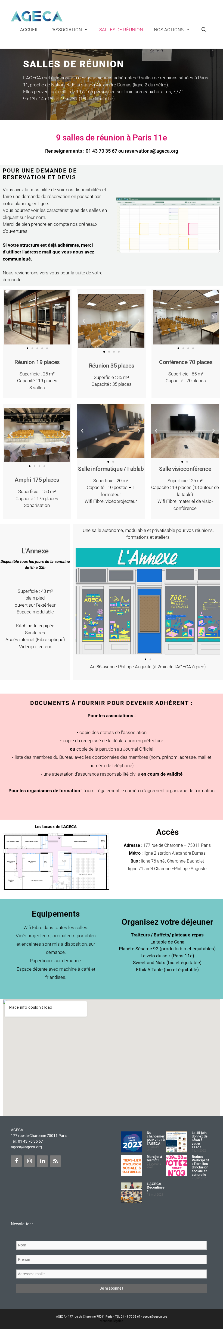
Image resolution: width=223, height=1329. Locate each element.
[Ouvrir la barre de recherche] (203, 29)
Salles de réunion (121, 29)
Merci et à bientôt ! (154, 1158)
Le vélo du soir (155, 955)
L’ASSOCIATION (65, 29)
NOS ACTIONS (169, 29)
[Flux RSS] (55, 1161)
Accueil (29, 29)
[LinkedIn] (42, 1161)
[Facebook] (16, 1161)
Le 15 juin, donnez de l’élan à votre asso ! (200, 1140)
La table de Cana (167, 942)
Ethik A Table (149, 969)
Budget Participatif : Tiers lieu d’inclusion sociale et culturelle (200, 1166)
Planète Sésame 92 (139, 948)
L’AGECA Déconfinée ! (156, 1187)
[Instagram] (29, 1161)
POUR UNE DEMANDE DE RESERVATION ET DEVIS (40, 174)
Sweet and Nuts (149, 962)
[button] (9, 317)
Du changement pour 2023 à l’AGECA (156, 1138)
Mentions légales (111, 1321)
